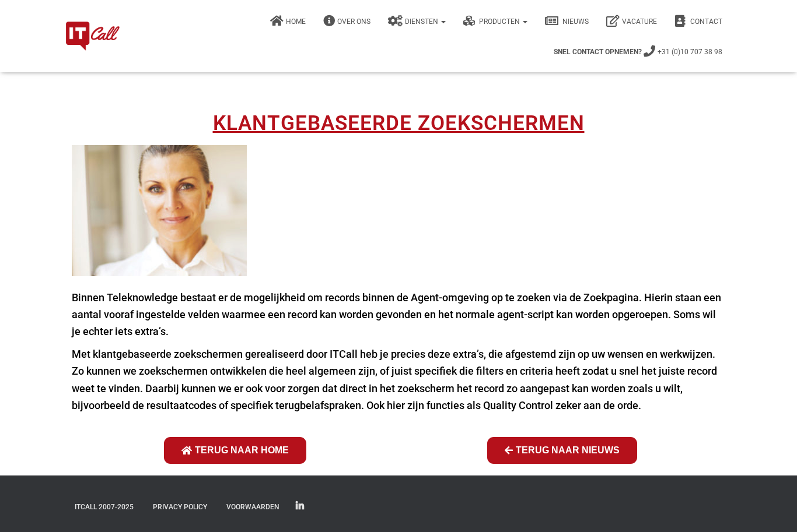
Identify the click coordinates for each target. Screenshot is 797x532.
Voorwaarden (252, 507)
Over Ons (353, 21)
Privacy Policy (180, 507)
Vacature (639, 21)
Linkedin (300, 506)
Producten (499, 21)
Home (296, 21)
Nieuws (575, 21)
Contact (705, 21)
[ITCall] (92, 36)
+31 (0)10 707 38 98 (638, 52)
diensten (422, 21)
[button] (443, 21)
